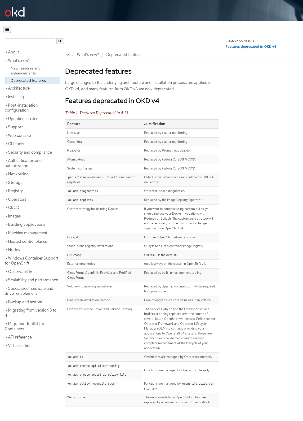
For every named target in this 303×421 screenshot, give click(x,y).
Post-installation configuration (21, 108)
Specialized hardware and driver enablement (29, 291)
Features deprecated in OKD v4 (251, 46)
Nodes (14, 249)
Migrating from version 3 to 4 (31, 313)
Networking (18, 174)
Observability (20, 271)
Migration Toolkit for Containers (24, 326)
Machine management (27, 232)
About (13, 52)
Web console (19, 135)
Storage (15, 182)
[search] (59, 41)
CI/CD (13, 207)
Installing (16, 96)
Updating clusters (24, 118)
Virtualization (19, 345)
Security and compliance (30, 152)
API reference (20, 337)
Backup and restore (25, 301)
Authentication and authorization (23, 163)
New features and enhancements (25, 71)
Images (14, 216)
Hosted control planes (27, 241)
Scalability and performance (33, 279)
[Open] (7, 29)
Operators (17, 199)
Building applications (26, 224)
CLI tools (16, 143)
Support (15, 127)
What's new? (88, 54)
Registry (15, 190)
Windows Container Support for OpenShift (31, 261)
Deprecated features (28, 80)
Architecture (19, 88)
